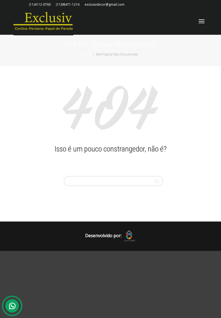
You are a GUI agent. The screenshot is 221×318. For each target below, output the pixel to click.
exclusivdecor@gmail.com (105, 4)
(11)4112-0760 (40, 4)
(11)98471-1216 (68, 4)
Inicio (87, 54)
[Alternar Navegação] (202, 21)
